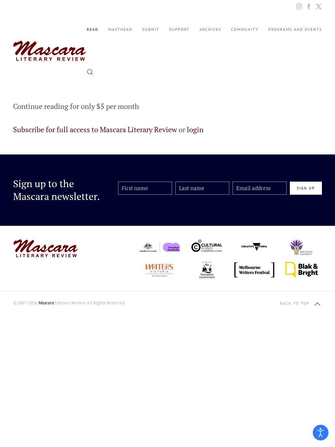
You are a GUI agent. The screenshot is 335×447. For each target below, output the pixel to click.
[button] (90, 72)
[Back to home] (50, 50)
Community (244, 29)
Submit (150, 29)
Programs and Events (295, 29)
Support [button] (179, 29)
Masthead (120, 29)
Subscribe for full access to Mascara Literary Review (95, 129)
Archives (210, 29)
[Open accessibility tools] (320, 432)
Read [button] (92, 29)
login (195, 129)
